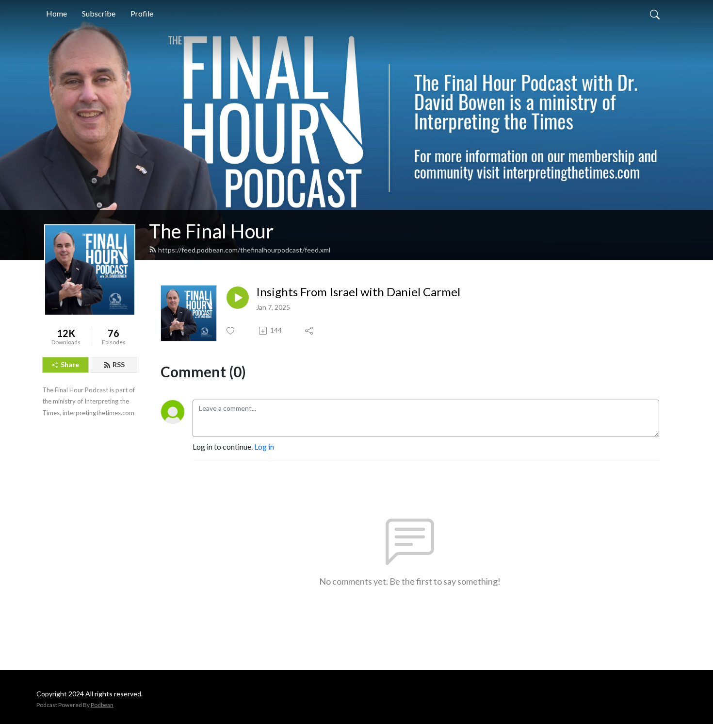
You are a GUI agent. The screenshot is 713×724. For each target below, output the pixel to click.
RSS (119, 364)
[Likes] (231, 331)
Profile (141, 13)
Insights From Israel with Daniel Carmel (358, 292)
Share (70, 364)
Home (56, 13)
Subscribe (98, 13)
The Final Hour (211, 231)
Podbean (102, 704)
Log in (264, 446)
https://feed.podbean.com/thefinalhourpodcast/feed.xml (244, 250)
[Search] (655, 13)
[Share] (309, 331)
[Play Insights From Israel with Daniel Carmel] (238, 297)
